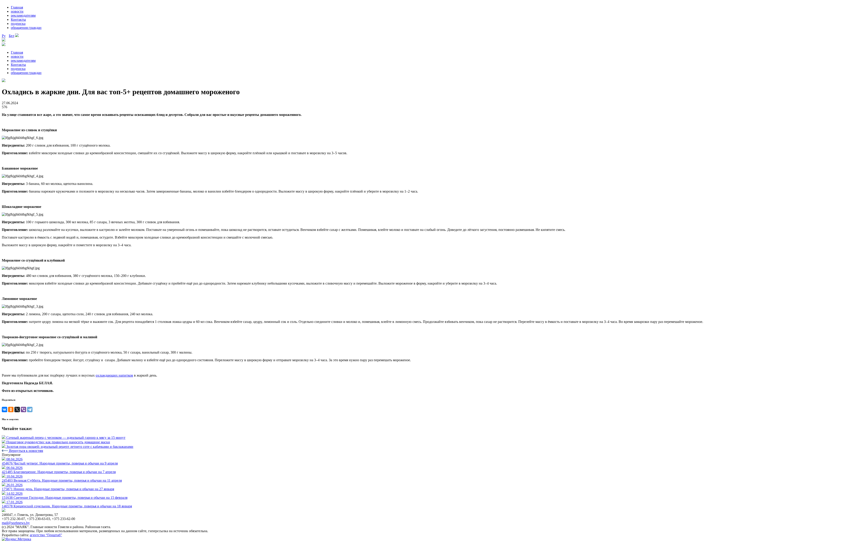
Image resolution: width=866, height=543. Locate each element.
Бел (11, 36)
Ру (4, 36)
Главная (17, 7)
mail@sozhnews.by (16, 523)
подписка (18, 23)
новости (17, 11)
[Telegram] (29, 409)
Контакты (18, 19)
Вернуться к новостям (25, 451)
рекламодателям (23, 15)
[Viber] (23, 409)
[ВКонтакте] (4, 409)
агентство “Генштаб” (46, 535)
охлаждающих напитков (114, 375)
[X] (17, 409)
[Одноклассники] (11, 409)
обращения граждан (26, 28)
